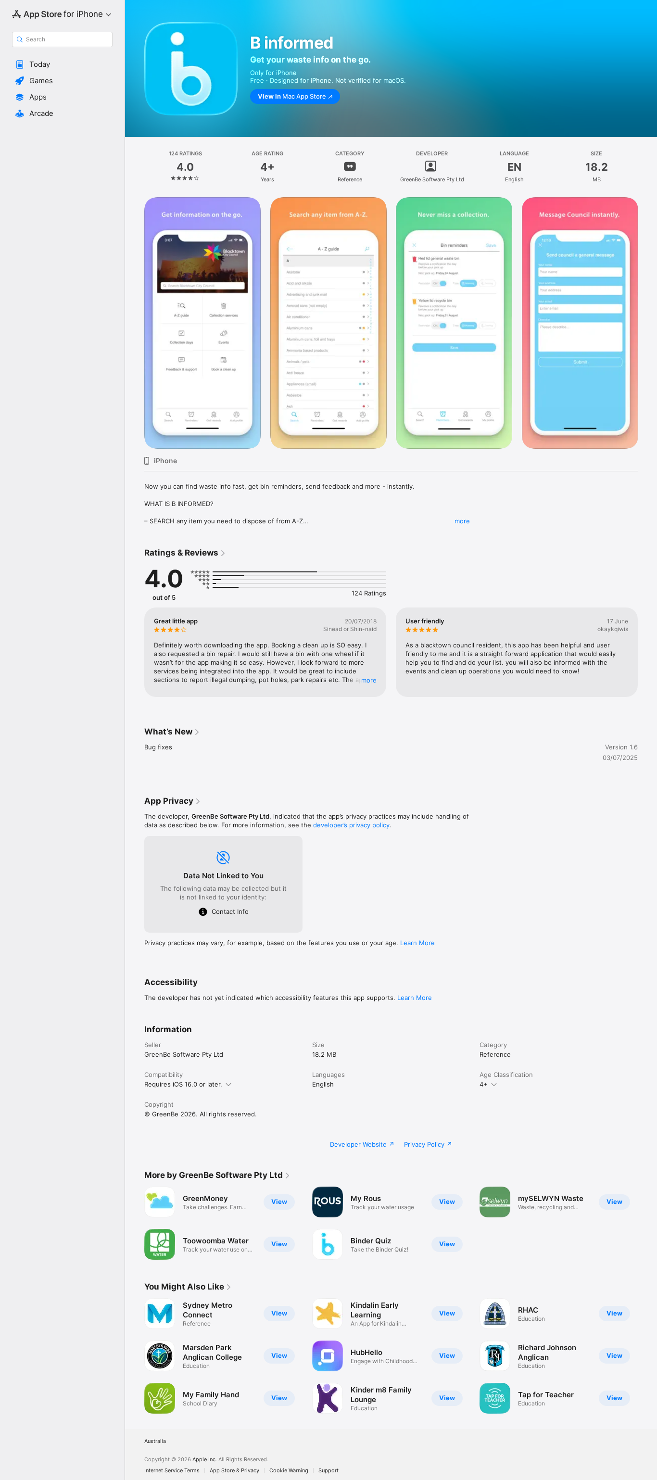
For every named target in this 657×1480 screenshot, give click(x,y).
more (462, 521)
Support (328, 1470)
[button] (62, 64)
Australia (155, 1441)
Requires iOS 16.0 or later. (183, 1084)
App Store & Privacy (234, 1470)
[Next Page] (647, 652)
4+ (484, 1084)
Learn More (417, 943)
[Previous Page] (134, 652)
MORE (369, 680)
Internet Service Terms (172, 1470)
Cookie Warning (288, 1470)
